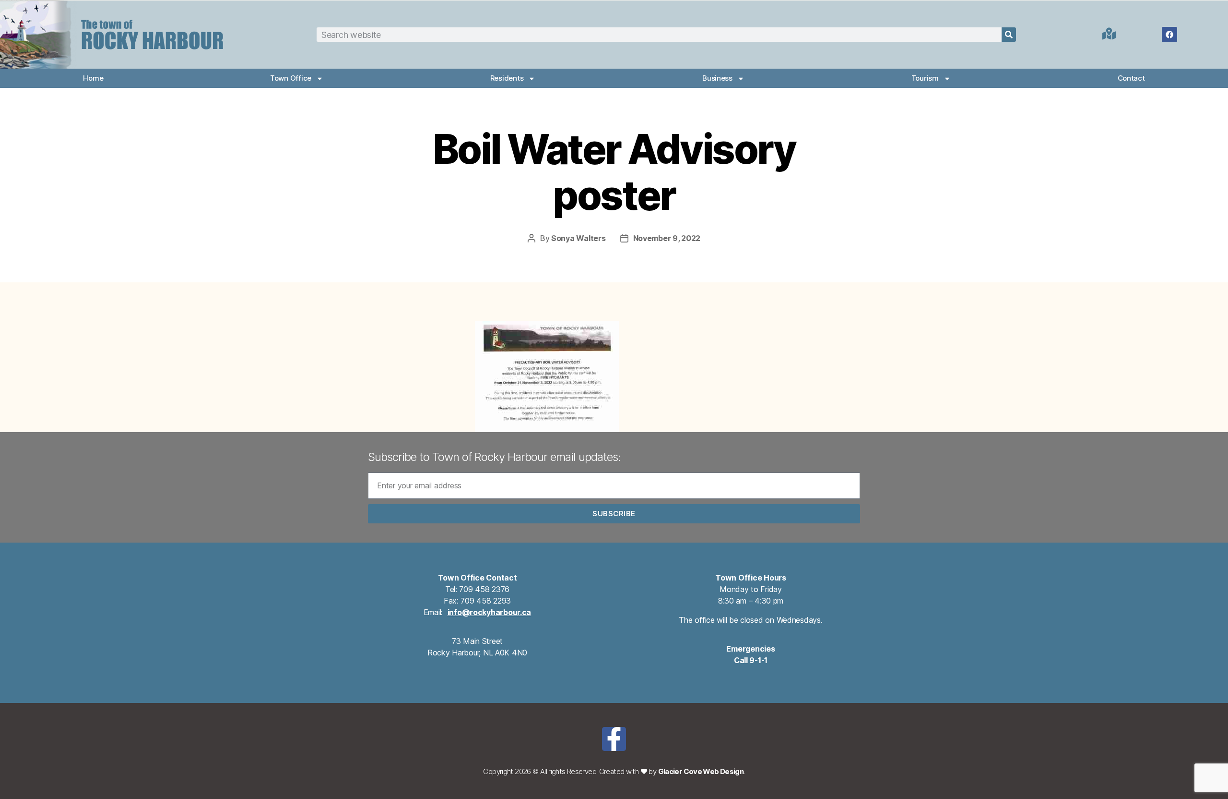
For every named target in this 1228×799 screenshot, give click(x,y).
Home (93, 78)
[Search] (1009, 34)
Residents (507, 78)
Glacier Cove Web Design (701, 771)
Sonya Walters (578, 238)
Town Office (290, 78)
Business (717, 78)
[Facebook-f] (614, 739)
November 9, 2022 (667, 238)
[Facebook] (1169, 34)
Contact (1131, 78)
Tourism (925, 78)
